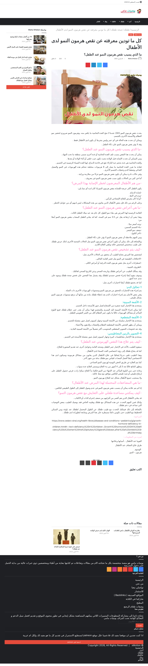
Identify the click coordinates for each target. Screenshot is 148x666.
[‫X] (11, 2)
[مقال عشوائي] (36, 2)
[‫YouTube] (18, 2)
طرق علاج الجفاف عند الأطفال (128, 445)
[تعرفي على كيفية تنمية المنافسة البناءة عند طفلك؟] (66, 536)
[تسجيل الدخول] (32, 2)
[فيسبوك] (8, 2)
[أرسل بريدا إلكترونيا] (127, 58)
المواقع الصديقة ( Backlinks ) (128, 595)
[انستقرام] (25, 2)
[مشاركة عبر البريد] (88, 463)
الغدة (101, 133)
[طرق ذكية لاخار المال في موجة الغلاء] (40, 60)
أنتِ (130, 21)
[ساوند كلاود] (22, 2)
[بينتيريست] (15, 2)
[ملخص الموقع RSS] (29, 2)
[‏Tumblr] (99, 463)
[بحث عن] (32, 21)
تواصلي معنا (137, 587)
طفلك (122, 21)
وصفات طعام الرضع (133, 606)
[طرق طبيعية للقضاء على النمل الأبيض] (40, 50)
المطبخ (140, 602)
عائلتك (114, 21)
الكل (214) (26, 87)
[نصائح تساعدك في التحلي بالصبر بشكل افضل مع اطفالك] (40, 80)
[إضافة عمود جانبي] (39, 2)
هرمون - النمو (136, 452)
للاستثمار (139, 591)
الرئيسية (137, 21)
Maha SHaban (132, 58)
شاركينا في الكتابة (134, 599)
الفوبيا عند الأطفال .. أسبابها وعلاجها (126, 441)
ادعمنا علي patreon (74, 642)
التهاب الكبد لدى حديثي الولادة (100, 530)
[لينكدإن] (93, 65)
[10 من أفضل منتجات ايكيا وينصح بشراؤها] (40, 39)
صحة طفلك (116, 29)
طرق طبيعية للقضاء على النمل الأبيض (19, 47)
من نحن (139, 583)
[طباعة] (82, 463)
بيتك (106, 21)
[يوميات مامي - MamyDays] (131, 11)
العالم (98, 21)
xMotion (136, 645)
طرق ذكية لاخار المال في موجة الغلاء (19, 57)
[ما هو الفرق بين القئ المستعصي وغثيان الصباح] (40, 70)
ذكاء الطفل (107, 144)
